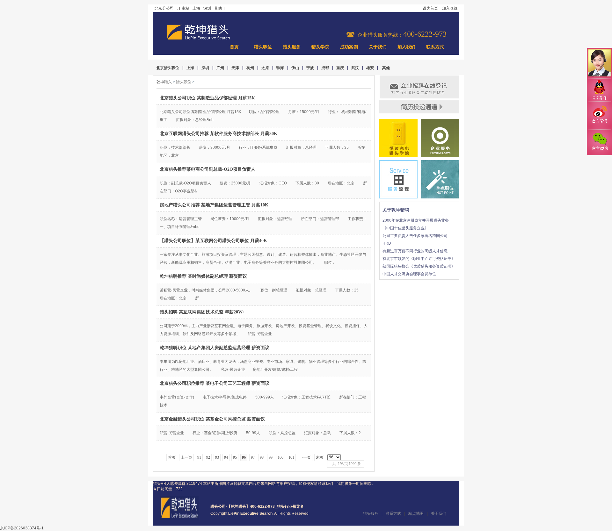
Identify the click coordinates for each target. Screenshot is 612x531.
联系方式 (435, 47)
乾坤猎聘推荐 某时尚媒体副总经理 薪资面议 (203, 276)
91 (199, 457)
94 (226, 457)
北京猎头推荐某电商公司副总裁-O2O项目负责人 (207, 169)
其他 (218, 8)
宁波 (310, 68)
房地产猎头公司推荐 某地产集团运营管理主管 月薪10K (214, 205)
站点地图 (416, 513)
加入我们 (406, 47)
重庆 (340, 68)
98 (262, 457)
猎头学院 (320, 47)
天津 (235, 68)
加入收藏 (449, 8)
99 (271, 457)
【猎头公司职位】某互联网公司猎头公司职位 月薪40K (213, 240)
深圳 (207, 8)
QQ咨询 (599, 90)
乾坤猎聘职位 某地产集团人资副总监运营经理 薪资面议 (214, 347)
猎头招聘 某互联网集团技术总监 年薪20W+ (202, 312)
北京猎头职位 (167, 68)
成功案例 (349, 47)
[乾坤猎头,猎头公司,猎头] (198, 39)
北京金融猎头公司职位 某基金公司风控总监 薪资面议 (212, 419)
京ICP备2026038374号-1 (22, 528)
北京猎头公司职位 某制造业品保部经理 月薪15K (207, 98)
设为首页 (430, 8)
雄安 (370, 68)
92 (208, 457)
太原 (265, 68)
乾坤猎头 (164, 82)
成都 (325, 68)
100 (280, 457)
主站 (185, 8)
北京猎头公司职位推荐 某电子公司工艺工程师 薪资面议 (214, 383)
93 (217, 457)
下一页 (305, 457)
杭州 (250, 68)
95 (235, 457)
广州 (220, 68)
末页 (320, 457)
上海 (196, 8)
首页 (234, 47)
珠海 (280, 68)
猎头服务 (292, 47)
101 (291, 457)
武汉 (355, 68)
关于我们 (378, 47)
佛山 (295, 68)
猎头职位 (263, 47)
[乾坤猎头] (179, 518)
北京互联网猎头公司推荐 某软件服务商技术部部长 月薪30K (218, 133)
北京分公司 (164, 8)
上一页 (186, 457)
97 (253, 457)
